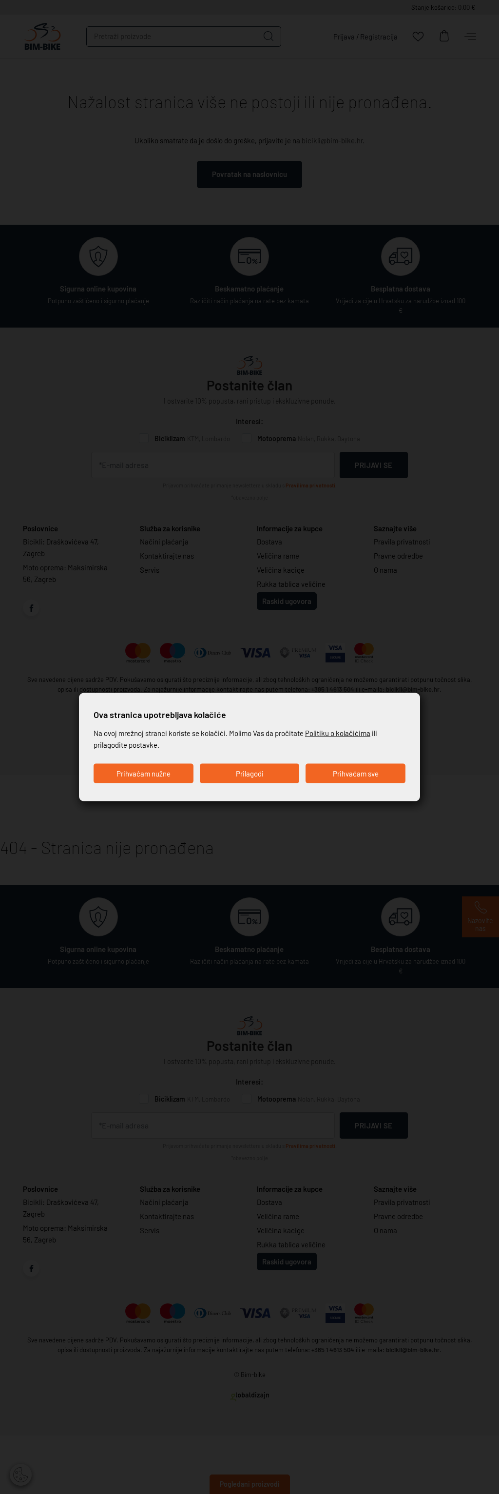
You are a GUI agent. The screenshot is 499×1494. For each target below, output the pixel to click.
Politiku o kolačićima (337, 733)
